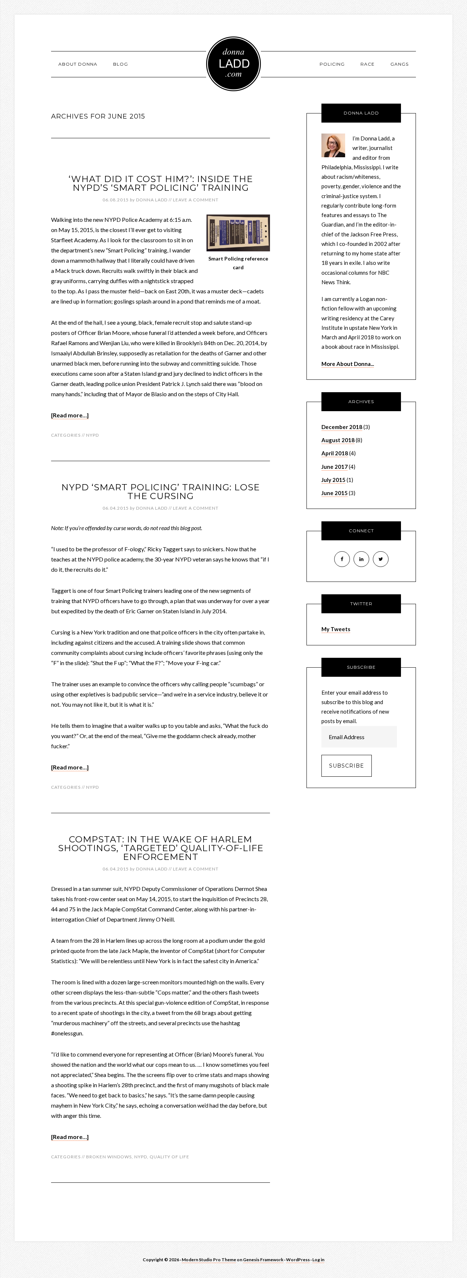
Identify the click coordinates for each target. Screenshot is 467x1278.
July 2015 (333, 479)
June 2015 (334, 493)
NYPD (92, 435)
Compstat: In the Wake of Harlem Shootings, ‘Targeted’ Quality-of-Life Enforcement (160, 848)
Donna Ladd (233, 63)
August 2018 (338, 440)
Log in (318, 1259)
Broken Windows (109, 1156)
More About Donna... (347, 363)
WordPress (298, 1259)
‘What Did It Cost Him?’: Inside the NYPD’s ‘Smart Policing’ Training (161, 183)
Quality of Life (169, 1156)
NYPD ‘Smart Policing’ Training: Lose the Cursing (160, 491)
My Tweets (335, 629)
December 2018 (341, 427)
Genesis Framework (263, 1259)
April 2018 (334, 453)
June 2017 (334, 466)
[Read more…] (70, 415)
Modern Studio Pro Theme (209, 1259)
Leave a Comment (196, 199)
